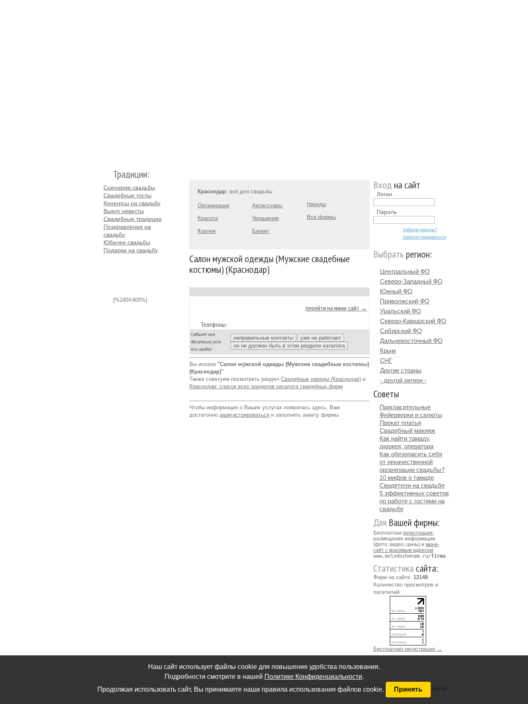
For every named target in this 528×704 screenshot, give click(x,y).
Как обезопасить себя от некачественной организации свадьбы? (412, 462)
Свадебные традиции (133, 219)
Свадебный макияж (407, 430)
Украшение (265, 218)
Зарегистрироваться (424, 237)
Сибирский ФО (401, 330)
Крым (388, 350)
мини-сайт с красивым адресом (406, 547)
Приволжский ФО (404, 301)
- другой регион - (403, 380)
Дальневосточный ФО (411, 340)
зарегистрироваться (244, 415)
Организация (213, 205)
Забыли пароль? (420, 229)
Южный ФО (396, 291)
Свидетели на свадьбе (412, 485)
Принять (408, 689)
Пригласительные (405, 407)
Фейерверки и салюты (411, 414)
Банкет (260, 231)
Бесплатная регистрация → (407, 649)
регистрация (418, 533)
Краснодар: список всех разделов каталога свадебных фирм (266, 386)
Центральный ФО (405, 271)
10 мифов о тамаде (407, 477)
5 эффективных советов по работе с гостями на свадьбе (414, 501)
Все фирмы (321, 217)
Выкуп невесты (124, 211)
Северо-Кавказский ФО (413, 320)
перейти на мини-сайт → (336, 308)
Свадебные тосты (127, 195)
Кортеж (207, 231)
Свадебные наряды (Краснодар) (321, 379)
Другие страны (401, 370)
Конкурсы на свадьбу (132, 203)
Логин (384, 194)
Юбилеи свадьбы (127, 242)
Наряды (316, 204)
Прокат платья (400, 422)
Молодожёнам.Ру (107, 80)
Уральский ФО (400, 310)
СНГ (386, 360)
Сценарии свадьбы (129, 187)
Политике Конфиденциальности (313, 676)
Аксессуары (267, 205)
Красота (208, 218)
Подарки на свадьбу (131, 250)
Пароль (387, 212)
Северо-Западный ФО (411, 281)
